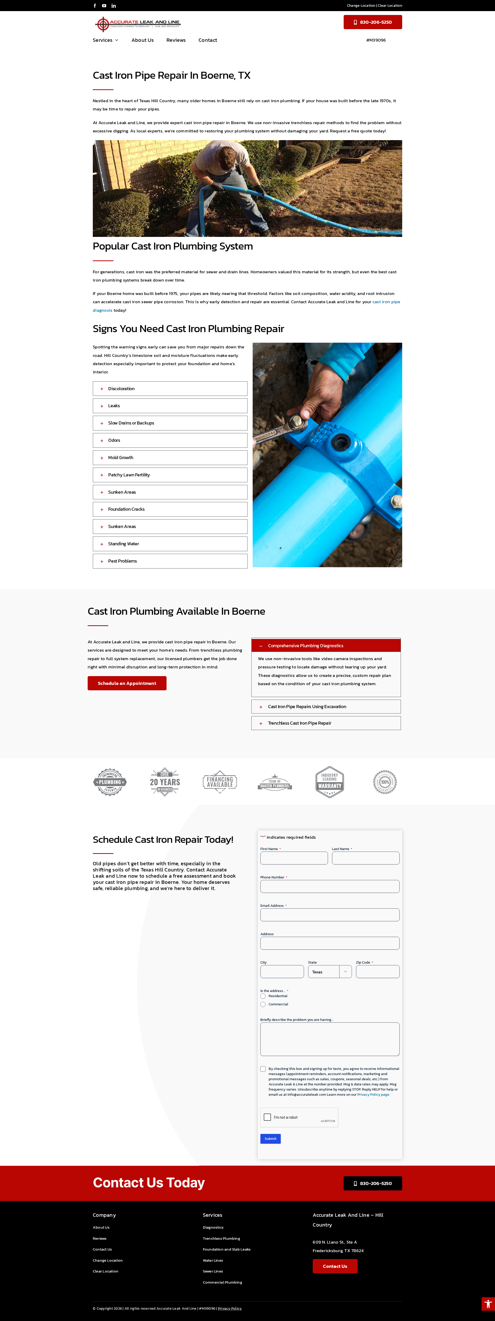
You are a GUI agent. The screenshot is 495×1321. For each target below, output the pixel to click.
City (263, 962)
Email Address (273, 905)
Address (267, 934)
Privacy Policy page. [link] (373, 1094)
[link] (488, 1304)
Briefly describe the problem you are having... (297, 1019)
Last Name (342, 849)
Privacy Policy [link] (230, 1308)
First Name (270, 849)
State (312, 962)
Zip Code (364, 962)
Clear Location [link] (390, 5)
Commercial (278, 1004)
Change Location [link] (361, 5)
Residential (278, 996)
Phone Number (273, 877)
